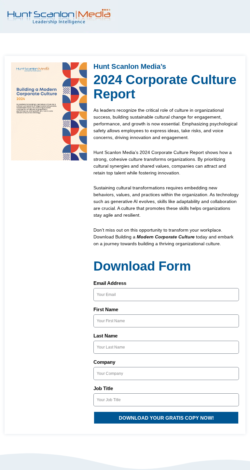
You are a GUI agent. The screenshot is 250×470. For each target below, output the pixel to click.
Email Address (109, 283)
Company (104, 362)
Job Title (103, 388)
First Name (105, 309)
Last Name (105, 335)
